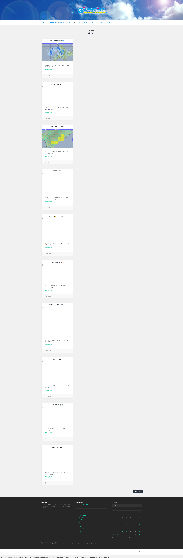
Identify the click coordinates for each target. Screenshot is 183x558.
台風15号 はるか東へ (57, 447)
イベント (94, 22)
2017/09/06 (48, 350)
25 (118, 534)
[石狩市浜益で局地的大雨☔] (57, 52)
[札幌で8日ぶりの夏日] (57, 416)
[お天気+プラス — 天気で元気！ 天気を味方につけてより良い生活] (91, 10)
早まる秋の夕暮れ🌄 (57, 262)
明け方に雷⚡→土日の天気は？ (57, 216)
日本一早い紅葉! (57, 359)
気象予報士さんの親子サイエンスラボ (57, 304)
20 (126, 531)
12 (122, 527)
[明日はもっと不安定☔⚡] (57, 95)
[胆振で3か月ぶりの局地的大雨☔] (57, 138)
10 (113, 527)
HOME (44, 22)
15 (135, 527)
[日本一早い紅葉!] (57, 371)
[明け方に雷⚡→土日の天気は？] (57, 228)
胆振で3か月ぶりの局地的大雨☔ (57, 127)
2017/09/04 (48, 438)
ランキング (86, 22)
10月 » (130, 537)
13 (126, 527)
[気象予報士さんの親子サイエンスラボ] (57, 321)
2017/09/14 (48, 75)
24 (113, 534)
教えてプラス (78, 22)
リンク (115, 22)
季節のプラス (62, 22)
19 (122, 531)
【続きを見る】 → (49, 69)
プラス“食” (70, 22)
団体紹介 (109, 22)
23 (139, 531)
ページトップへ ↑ (138, 551)
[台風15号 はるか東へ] (57, 459)
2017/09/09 (48, 253)
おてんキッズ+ (101, 22)
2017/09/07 (48, 296)
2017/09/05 (48, 396)
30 (139, 534)
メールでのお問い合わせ (82, 504)
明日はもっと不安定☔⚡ (57, 84)
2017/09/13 (48, 118)
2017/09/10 (48, 207)
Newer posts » (138, 491)
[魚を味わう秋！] (57, 183)
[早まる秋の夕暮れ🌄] (57, 273)
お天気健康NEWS (53, 22)
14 (130, 527)
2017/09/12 (48, 162)
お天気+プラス (48, 551)
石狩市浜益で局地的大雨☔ (57, 40)
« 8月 (113, 537)
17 (113, 531)
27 (126, 534)
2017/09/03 (48, 482)
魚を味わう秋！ (57, 170)
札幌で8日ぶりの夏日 (57, 405)
